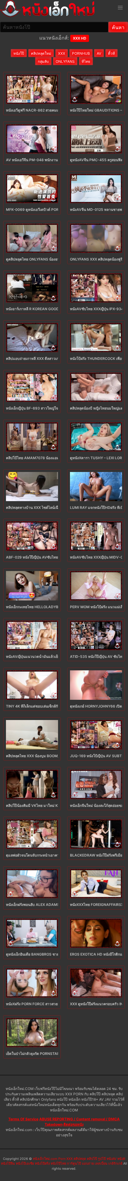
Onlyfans (65, 61)
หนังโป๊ (18, 53)
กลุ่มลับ (43, 61)
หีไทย (86, 61)
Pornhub (81, 53)
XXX (61, 53)
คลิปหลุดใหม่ (41, 53)
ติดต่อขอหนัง (73, 1124)
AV (99, 53)
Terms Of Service (23, 1119)
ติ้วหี (111, 53)
